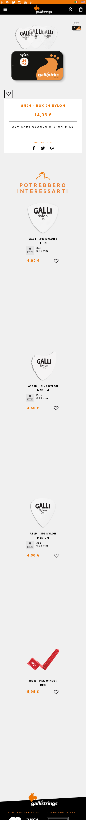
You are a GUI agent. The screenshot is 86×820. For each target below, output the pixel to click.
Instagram (19, 2)
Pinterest (31, 2)
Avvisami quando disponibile (43, 126)
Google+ (7, 2)
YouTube (25, 2)
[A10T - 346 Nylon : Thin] (43, 218)
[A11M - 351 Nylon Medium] (43, 512)
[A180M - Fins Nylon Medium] (43, 365)
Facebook (2, 2)
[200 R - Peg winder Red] (43, 660)
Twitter (13, 2)
